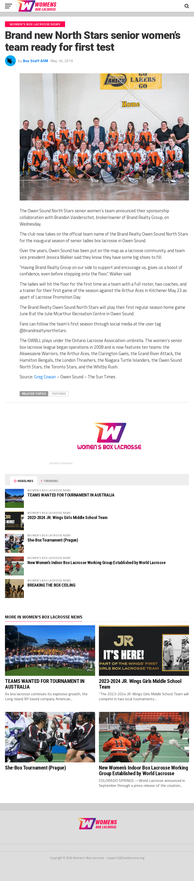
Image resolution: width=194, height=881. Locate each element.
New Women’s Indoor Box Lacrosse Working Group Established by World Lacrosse (96, 562)
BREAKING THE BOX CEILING (51, 585)
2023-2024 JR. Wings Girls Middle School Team (67, 517)
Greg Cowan (45, 376)
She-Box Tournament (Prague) (52, 540)
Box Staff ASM (35, 61)
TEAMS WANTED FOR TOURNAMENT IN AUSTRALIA (70, 494)
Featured (59, 393)
